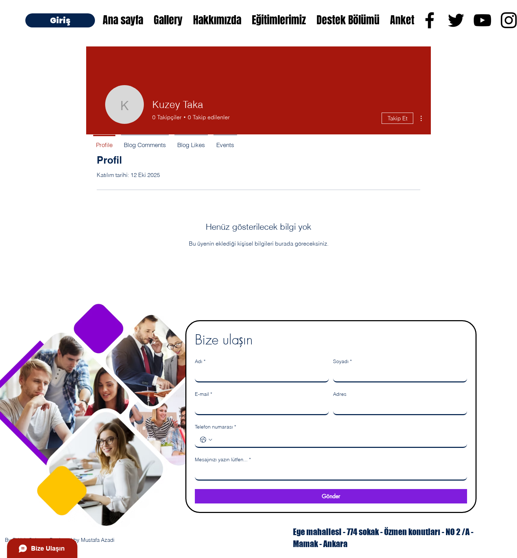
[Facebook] (429, 20)
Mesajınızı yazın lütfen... (223, 459)
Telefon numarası (215, 427)
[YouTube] (482, 20)
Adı (200, 361)
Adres (339, 394)
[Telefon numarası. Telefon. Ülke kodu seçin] (206, 440)
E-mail (203, 394)
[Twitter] (456, 20)
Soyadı (342, 361)
